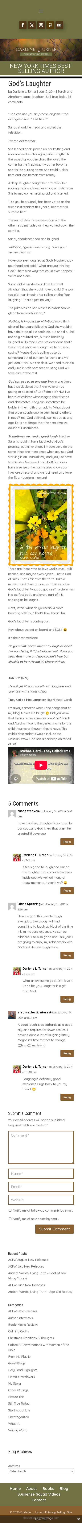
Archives (14, 1466)
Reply (67, 841)
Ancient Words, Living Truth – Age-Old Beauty (40, 1292)
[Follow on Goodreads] (50, 25)
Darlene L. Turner (24, 91)
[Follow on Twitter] (32, 25)
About (31, 1488)
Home (15, 1488)
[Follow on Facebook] (23, 25)
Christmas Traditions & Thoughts (31, 1338)
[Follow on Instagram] (41, 25)
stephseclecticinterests (35, 1012)
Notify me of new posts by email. (36, 1219)
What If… (14, 1424)
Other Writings (18, 1390)
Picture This (16, 1397)
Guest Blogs (16, 1363)
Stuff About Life (19, 1410)
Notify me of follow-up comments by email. (43, 1210)
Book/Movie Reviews (23, 1325)
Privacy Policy (55, 1512)
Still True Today (56, 97)
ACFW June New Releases (26, 1285)
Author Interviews (20, 1318)
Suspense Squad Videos (39, 1494)
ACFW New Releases (22, 1311)
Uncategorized (18, 1417)
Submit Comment (54, 1229)
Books (48, 1488)
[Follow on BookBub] (59, 25)
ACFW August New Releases (28, 1260)
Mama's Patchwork (21, 1377)
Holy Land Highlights (22, 1370)
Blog (63, 1488)
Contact (39, 1499)
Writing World (17, 1430)
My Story (14, 1383)
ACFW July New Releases (26, 1266)
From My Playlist (19, 1357)
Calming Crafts (18, 1331)
